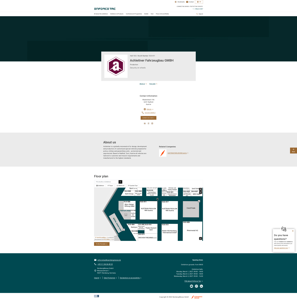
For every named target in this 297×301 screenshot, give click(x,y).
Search (199, 14)
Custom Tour (134, 185)
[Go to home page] (106, 6)
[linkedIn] (201, 286)
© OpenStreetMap (100, 237)
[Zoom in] (200, 189)
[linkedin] (145, 123)
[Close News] (283, 229)
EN (199, 2)
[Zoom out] (200, 192)
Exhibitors (101, 185)
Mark (293, 150)
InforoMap (106, 239)
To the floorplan (101, 244)
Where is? (121, 185)
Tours (111, 185)
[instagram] (152, 123)
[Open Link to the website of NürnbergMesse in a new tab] (197, 297)
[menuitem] (102, 14)
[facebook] (148, 123)
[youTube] (191, 286)
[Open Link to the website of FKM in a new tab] (98, 296)
